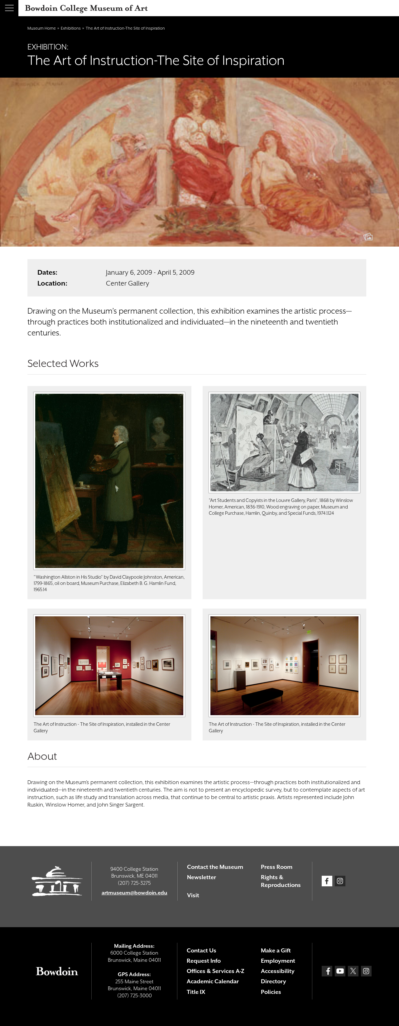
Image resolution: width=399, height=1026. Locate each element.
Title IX (196, 992)
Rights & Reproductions (281, 881)
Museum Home (41, 28)
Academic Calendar (213, 981)
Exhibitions (71, 28)
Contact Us (201, 950)
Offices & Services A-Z (215, 971)
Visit (193, 895)
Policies (271, 992)
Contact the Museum (215, 867)
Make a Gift (276, 950)
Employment (278, 960)
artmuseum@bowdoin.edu (134, 893)
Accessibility (278, 971)
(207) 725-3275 (134, 883)
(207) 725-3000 (134, 996)
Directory (273, 981)
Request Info (204, 960)
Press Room (276, 867)
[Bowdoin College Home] (57, 971)
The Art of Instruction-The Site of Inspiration (125, 28)
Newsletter (201, 877)
